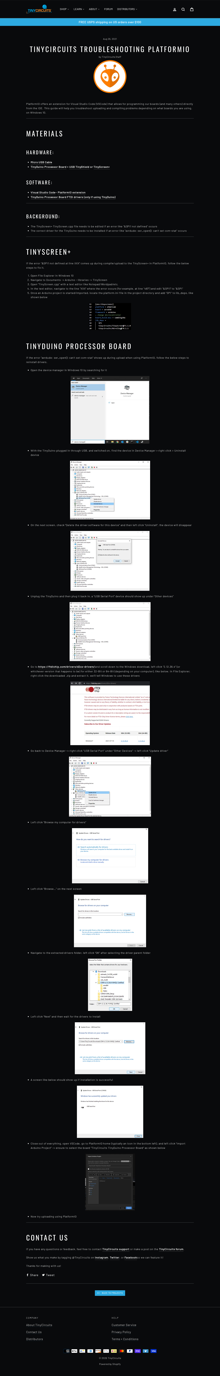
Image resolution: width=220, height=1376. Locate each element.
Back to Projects (112, 1293)
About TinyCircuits (39, 1325)
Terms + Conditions (125, 1339)
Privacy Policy (121, 1332)
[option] (110, 22)
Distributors (34, 1339)
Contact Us (34, 1332)
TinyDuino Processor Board (48, 166)
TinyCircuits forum (171, 1249)
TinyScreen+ (102, 166)
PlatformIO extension (72, 192)
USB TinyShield (79, 166)
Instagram (101, 1257)
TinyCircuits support (115, 1249)
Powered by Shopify (110, 1364)
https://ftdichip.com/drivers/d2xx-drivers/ (66, 666)
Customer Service (124, 1325)
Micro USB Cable (41, 162)
